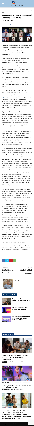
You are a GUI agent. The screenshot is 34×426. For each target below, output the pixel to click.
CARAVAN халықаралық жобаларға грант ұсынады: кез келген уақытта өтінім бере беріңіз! (16, 385)
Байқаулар (4, 303)
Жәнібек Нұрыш (9, 20)
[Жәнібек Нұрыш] (8, 284)
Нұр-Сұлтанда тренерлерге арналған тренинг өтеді (8, 271)
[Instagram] (6, 24)
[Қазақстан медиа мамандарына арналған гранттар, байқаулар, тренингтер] (17, 345)
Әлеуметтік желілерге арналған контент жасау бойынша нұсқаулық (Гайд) (21, 318)
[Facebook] (3, 24)
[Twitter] (10, 24)
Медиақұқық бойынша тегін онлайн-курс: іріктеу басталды (21, 299)
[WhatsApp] (14, 260)
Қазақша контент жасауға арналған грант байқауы (20, 308)
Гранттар (4, 389)
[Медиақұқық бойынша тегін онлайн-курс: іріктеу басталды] (6, 301)
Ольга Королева (11, 389)
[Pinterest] (11, 260)
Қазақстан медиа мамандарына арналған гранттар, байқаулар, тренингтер (15, 358)
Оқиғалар (4, 11)
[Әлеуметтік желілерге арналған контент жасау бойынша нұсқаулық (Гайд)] (6, 319)
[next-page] (5, 325)
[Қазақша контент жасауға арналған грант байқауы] (6, 310)
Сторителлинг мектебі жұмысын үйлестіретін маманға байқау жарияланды (25, 271)
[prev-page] (3, 325)
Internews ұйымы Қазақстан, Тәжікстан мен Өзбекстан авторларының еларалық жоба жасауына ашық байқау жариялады (16, 413)
